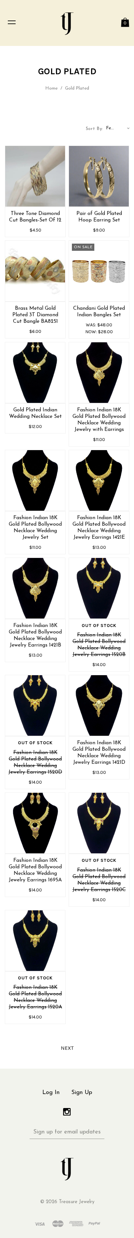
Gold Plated (77, 88)
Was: (91, 325)
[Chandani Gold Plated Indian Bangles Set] (99, 271)
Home (51, 88)
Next (67, 1048)
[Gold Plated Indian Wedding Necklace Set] (35, 372)
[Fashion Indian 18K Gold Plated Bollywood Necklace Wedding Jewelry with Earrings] (99, 372)
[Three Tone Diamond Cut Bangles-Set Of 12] (35, 176)
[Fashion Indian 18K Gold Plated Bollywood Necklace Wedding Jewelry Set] (35, 480)
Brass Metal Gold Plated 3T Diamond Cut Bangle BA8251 (35, 315)
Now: (91, 331)
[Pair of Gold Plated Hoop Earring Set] (99, 176)
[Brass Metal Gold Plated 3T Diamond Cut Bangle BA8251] (35, 271)
